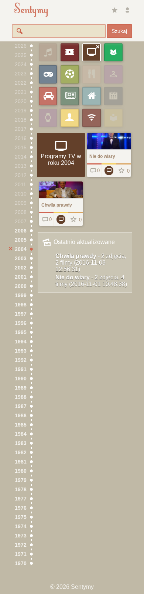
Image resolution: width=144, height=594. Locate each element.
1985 (21, 425)
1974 (21, 526)
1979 (21, 480)
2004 (21, 249)
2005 (21, 240)
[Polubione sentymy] (114, 10)
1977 (21, 499)
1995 (21, 332)
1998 (21, 305)
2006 (21, 231)
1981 (21, 462)
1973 (21, 536)
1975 (21, 517)
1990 (21, 378)
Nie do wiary (91, 280)
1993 (21, 351)
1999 (21, 295)
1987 (21, 406)
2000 (21, 286)
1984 (21, 434)
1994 (21, 341)
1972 (21, 545)
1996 (21, 323)
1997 (21, 314)
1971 (21, 554)
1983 (21, 443)
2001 (21, 277)
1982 (21, 452)
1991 (21, 369)
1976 (21, 508)
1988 (21, 397)
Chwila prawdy (90, 262)
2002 (21, 268)
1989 (21, 388)
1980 (21, 471)
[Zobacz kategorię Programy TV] (109, 170)
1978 (21, 489)
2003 (21, 258)
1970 (21, 563)
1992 (21, 360)
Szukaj (119, 31)
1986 (21, 415)
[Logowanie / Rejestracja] (127, 10)
